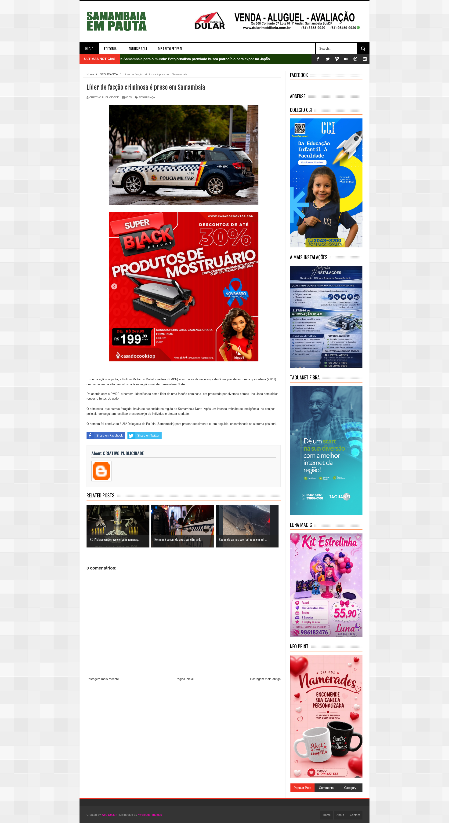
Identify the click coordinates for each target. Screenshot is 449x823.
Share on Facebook (109, 435)
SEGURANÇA (147, 97)
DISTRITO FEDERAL (170, 48)
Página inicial (185, 679)
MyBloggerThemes (150, 814)
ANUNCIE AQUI (138, 48)
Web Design (109, 814)
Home (327, 815)
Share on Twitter (148, 435)
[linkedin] (364, 59)
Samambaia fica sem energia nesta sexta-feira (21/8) (160, 59)
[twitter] (327, 59)
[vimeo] (336, 59)
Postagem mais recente (103, 679)
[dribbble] (355, 59)
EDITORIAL (111, 48)
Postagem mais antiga (265, 679)
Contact (355, 815)
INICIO (89, 48)
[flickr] (346, 59)
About (340, 815)
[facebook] (318, 59)
